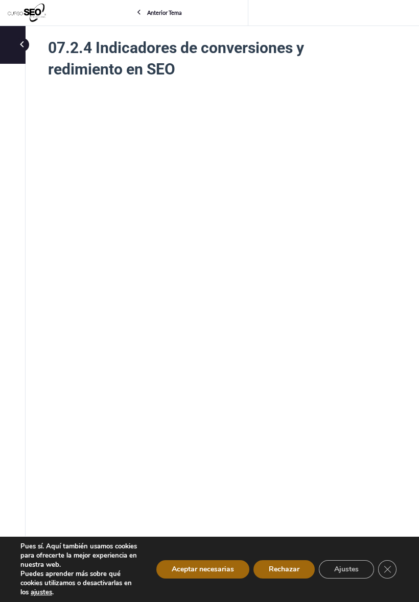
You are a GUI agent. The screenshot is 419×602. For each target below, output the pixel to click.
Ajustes (346, 569)
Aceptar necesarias (203, 569)
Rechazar (284, 569)
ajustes (41, 592)
